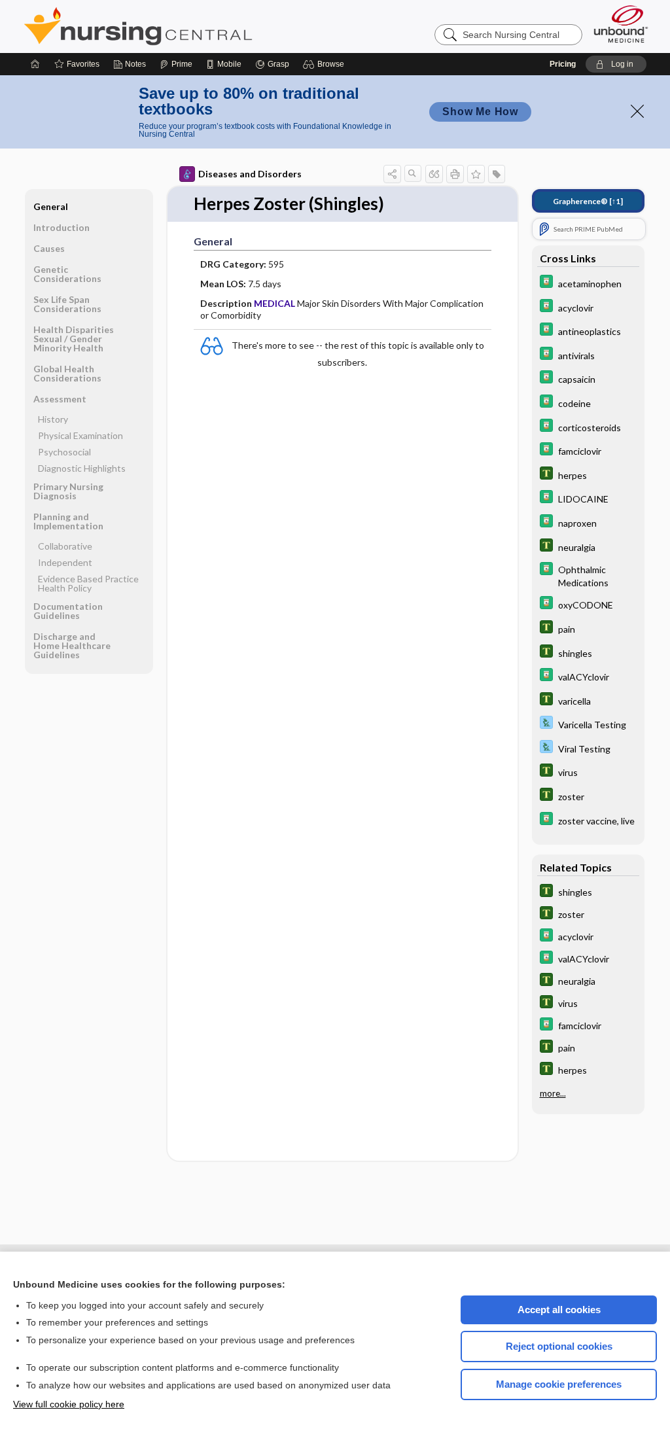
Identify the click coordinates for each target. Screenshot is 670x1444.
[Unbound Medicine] (621, 23)
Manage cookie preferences (559, 1384)
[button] (325, 64)
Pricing (563, 64)
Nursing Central (187, 26)
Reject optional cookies (559, 1346)
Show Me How (480, 111)
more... (553, 1093)
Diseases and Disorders (250, 173)
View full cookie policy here (68, 1404)
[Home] (35, 64)
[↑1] (588, 201)
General (50, 206)
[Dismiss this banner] (637, 111)
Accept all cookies (559, 1309)
